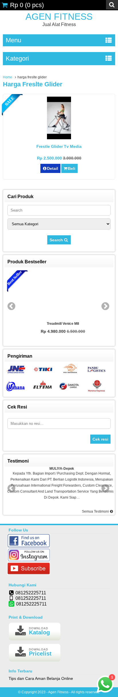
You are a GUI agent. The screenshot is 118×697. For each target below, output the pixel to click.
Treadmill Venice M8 (59, 324)
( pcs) (27, 5)
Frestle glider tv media (59, 146)
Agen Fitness (59, 16)
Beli (71, 168)
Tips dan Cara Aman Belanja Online (41, 678)
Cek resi (100, 439)
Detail (52, 168)
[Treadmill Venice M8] (59, 294)
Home (7, 77)
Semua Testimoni (96, 511)
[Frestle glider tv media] (59, 138)
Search (57, 240)
